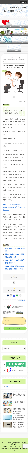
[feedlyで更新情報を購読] (17, 295)
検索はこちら (9, 386)
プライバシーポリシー (20, 446)
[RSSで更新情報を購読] (20, 295)
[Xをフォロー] (11, 295)
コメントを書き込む (14, 328)
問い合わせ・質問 (7, 446)
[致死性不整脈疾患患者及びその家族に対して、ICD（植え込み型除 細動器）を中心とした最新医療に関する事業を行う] (16, 370)
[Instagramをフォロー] (14, 295)
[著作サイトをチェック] (8, 295)
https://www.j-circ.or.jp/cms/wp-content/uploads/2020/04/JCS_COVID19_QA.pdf (14, 207)
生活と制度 (6, 104)
